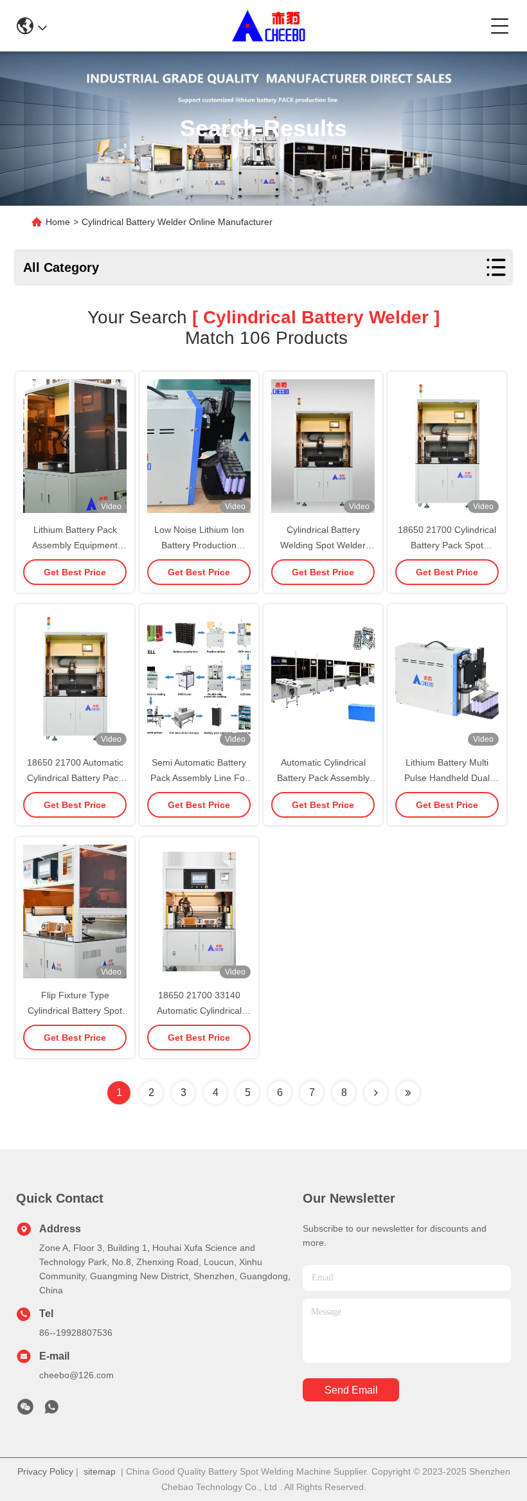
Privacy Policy (45, 1471)
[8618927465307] (51, 1410)
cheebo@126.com (76, 1375)
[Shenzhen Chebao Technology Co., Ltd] (269, 26)
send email (351, 1390)
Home (58, 222)
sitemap (100, 1471)
